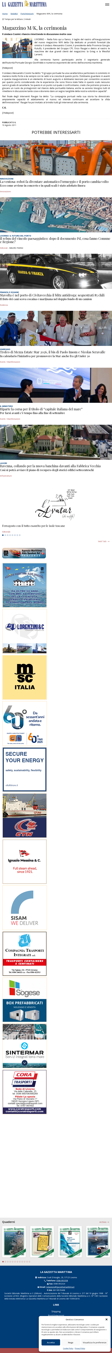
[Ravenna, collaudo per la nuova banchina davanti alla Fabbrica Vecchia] (56, 442)
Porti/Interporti (27, 13)
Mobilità (14, 13)
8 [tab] (19, 535)
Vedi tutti (102, 541)
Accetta (51, 1342)
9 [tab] (22, 1261)
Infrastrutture (6, 475)
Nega (70, 1342)
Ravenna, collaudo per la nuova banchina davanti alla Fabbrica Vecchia (50, 466)
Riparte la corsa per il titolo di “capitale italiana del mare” (41, 409)
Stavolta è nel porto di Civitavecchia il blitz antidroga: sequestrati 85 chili (52, 295)
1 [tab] (3, 535)
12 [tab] (29, 1261)
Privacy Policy (80, 1348)
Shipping (56, 1311)
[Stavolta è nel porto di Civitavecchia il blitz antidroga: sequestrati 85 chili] (56, 271)
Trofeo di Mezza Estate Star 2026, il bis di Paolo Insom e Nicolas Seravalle (52, 352)
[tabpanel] (56, 528)
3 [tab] (7, 535)
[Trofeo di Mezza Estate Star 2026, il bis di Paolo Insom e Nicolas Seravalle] (56, 328)
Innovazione (5, 191)
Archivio (102, 1222)
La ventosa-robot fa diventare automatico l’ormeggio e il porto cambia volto (54, 181)
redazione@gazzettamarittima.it (60, 1287)
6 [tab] (15, 535)
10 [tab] (24, 1261)
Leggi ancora (56, 528)
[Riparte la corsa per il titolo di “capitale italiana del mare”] (56, 385)
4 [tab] (10, 535)
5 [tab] (12, 535)
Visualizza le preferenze (94, 1342)
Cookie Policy (68, 1348)
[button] (106, 1319)
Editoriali (4, 248)
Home (5, 13)
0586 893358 (62, 1280)
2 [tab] (5, 535)
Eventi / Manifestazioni (10, 362)
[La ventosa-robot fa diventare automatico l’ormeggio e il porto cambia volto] (56, 157)
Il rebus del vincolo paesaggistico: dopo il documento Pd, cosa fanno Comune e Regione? (55, 240)
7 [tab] (17, 535)
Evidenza (4, 305)
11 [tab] (27, 1261)
